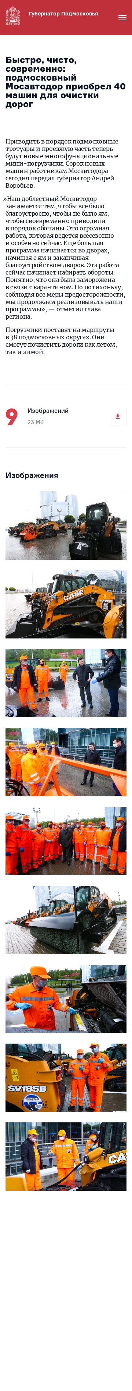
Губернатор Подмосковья (63, 13)
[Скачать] (117, 416)
